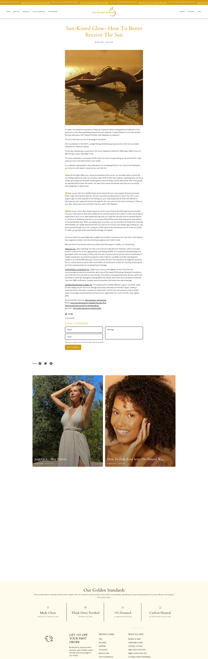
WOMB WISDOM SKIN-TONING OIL (78, 285)
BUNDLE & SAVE (134, 639)
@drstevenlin (101, 300)
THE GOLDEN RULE (106, 657)
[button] (16, 12)
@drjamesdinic (90, 300)
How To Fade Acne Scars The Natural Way (135, 459)
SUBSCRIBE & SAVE (135, 643)
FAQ (100, 639)
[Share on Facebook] (40, 363)
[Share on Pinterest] (51, 363)
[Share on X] (45, 363)
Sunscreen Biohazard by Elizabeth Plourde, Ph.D (88, 303)
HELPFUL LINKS (106, 634)
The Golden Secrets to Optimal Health (87, 308)
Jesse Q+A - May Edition (51, 459)
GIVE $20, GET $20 (135, 646)
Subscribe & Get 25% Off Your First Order (19, 2)
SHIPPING (102, 646)
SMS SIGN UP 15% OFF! (137, 650)
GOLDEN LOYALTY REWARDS (139, 657)
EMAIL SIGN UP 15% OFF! (137, 653)
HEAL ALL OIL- (70, 249)
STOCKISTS (103, 650)
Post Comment (73, 347)
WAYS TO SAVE (135, 634)
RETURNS (102, 643)
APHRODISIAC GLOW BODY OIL (77, 270)
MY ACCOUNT (104, 653)
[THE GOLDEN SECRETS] (104, 11)
